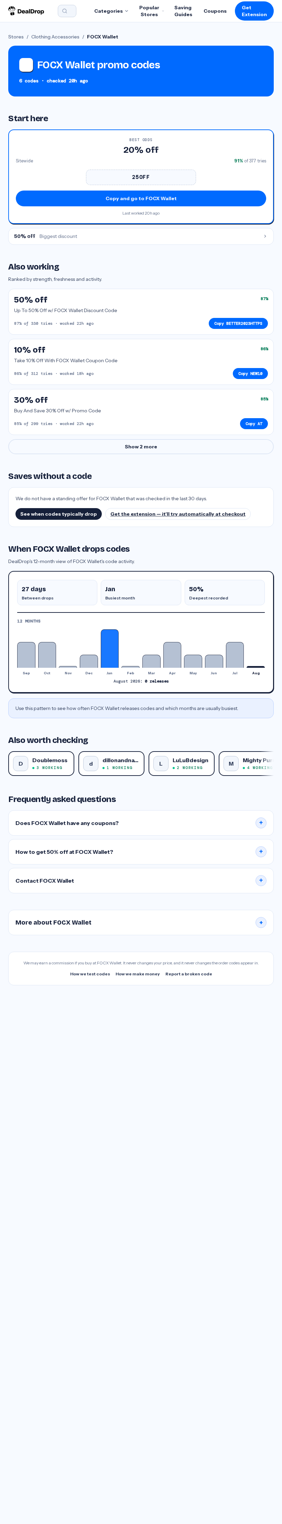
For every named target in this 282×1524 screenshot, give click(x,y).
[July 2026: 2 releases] (235, 655)
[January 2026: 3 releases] (110, 648)
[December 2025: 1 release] (89, 661)
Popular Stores (149, 11)
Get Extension (254, 11)
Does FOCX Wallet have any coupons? (139, 823)
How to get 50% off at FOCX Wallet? (139, 852)
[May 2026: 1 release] (193, 661)
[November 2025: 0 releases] (68, 666)
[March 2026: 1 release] (151, 661)
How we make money (138, 973)
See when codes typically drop (58, 514)
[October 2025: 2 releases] (47, 655)
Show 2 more (141, 447)
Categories (108, 11)
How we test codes (90, 973)
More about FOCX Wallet (139, 922)
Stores (16, 37)
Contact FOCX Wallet (139, 880)
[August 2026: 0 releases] (256, 666)
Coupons (215, 11)
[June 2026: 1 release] (214, 661)
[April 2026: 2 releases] (172, 655)
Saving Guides (183, 11)
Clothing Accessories (55, 37)
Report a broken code (188, 973)
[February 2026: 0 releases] (130, 666)
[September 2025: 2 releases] (26, 655)
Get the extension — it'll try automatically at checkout (178, 514)
